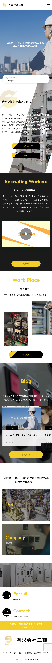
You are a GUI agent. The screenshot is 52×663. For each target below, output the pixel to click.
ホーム (4, 653)
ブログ (12, 428)
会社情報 (37, 653)
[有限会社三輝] (13, 5)
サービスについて (26, 146)
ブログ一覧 (26, 455)
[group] (26, 79)
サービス (13, 653)
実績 (26, 155)
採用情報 (26, 264)
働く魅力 (26, 355)
